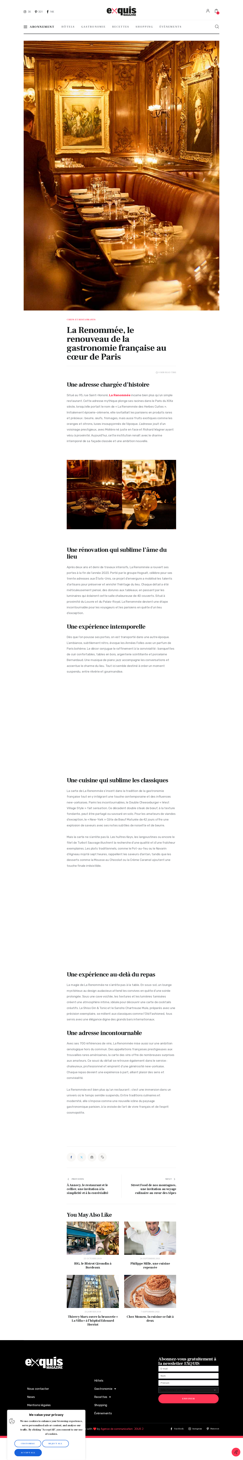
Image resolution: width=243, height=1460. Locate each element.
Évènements (103, 1413)
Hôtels (98, 1380)
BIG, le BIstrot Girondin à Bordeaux (92, 1266)
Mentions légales (39, 1405)
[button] (102, 1157)
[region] (46, 1435)
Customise (28, 1443)
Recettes (100, 1397)
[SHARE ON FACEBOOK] (71, 1157)
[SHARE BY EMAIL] (92, 1157)
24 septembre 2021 (150, 1258)
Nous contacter (38, 1388)
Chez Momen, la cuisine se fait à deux (150, 1319)
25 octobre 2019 (93, 1258)
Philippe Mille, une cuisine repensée (150, 1266)
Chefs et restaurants (81, 319)
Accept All (28, 1452)
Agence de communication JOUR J (122, 1428)
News (31, 1397)
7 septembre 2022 (150, 1311)
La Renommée (119, 395)
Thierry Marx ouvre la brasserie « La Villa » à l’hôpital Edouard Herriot (93, 1321)
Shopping (100, 1405)
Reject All (55, 1443)
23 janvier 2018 (93, 1311)
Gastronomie (103, 1388)
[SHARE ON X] (81, 1157)
